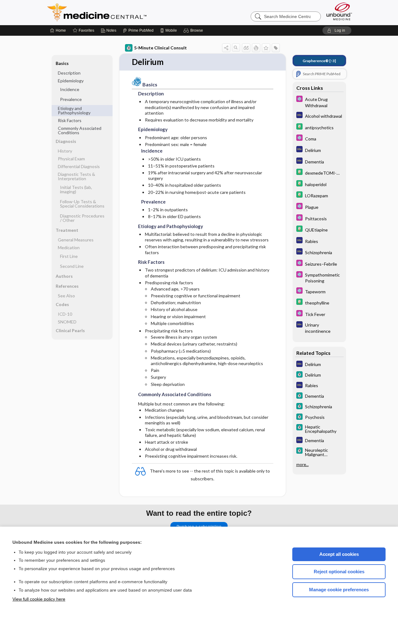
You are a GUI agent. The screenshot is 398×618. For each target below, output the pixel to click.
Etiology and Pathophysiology (74, 110)
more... (302, 464)
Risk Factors (69, 120)
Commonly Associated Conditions (79, 130)
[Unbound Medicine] (339, 11)
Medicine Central (124, 12)
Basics (62, 63)
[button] (194, 30)
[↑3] (319, 60)
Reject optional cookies (339, 571)
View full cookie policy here (38, 599)
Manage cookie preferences (339, 589)
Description (69, 73)
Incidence (69, 89)
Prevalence (71, 99)
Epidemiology (71, 80)
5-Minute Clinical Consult (160, 47)
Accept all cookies (339, 554)
